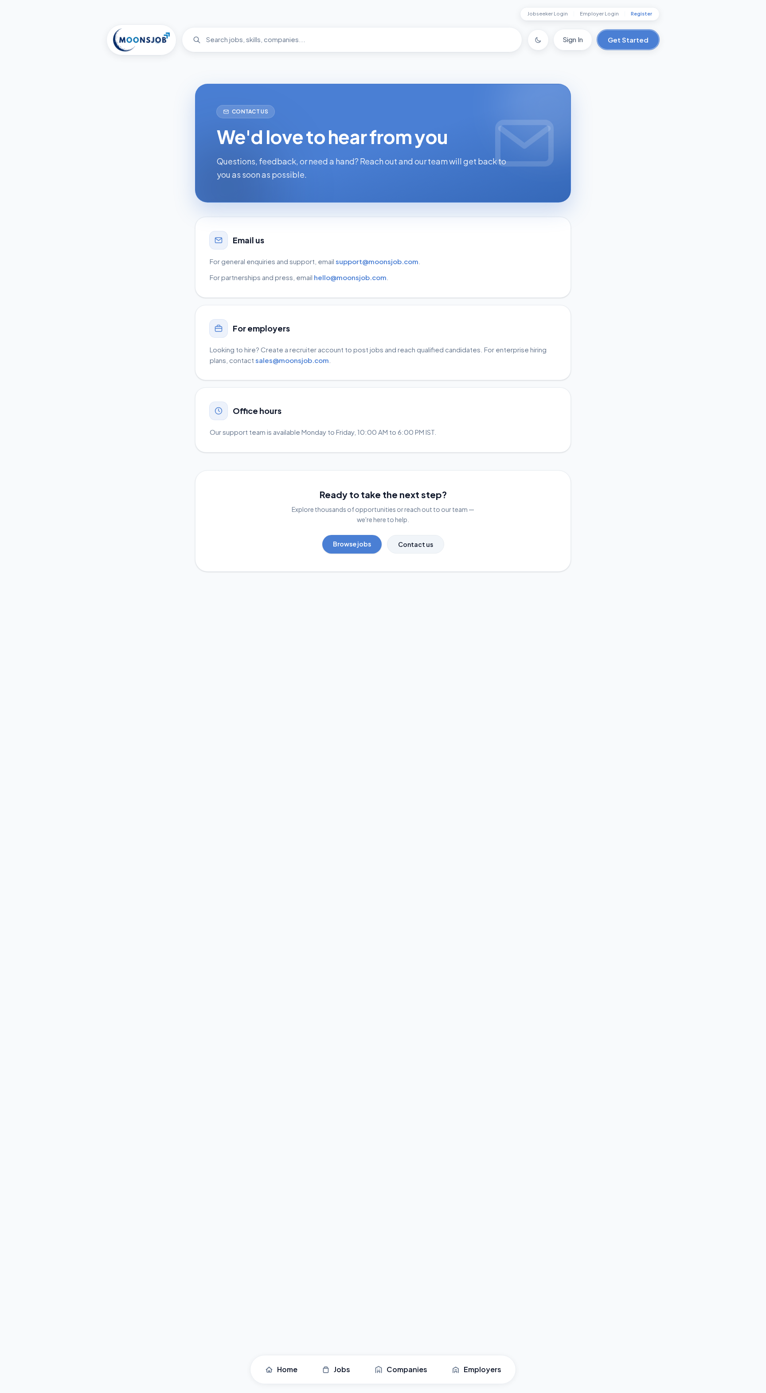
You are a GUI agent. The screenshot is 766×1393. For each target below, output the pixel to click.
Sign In (573, 39)
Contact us (415, 544)
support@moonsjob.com (377, 261)
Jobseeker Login (548, 13)
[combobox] (356, 40)
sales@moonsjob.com (292, 360)
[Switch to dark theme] (538, 40)
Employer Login (599, 13)
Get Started (628, 39)
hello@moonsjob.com (350, 277)
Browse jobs (352, 544)
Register (641, 13)
